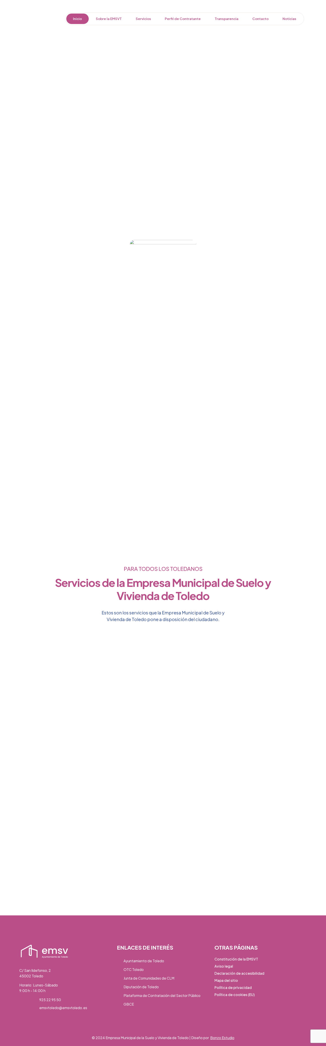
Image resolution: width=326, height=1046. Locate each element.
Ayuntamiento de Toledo (144, 960)
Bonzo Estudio (222, 1037)
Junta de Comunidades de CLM (149, 978)
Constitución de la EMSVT (236, 959)
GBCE (129, 1004)
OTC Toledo (134, 969)
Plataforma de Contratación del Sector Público (162, 995)
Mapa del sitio (226, 980)
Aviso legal (223, 966)
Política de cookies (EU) (234, 994)
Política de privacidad (233, 987)
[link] (44, 951)
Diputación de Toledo (141, 986)
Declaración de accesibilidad (239, 973)
